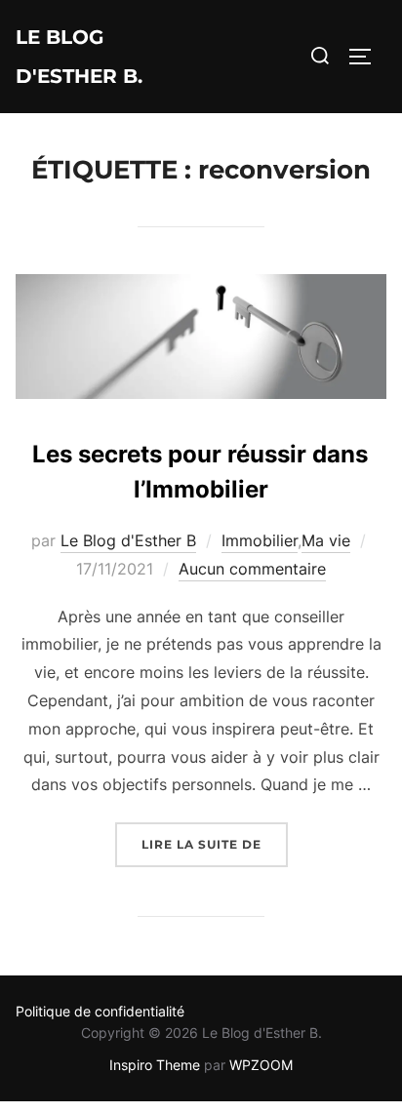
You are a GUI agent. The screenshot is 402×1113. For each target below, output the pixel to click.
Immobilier (259, 540)
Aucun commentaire (252, 568)
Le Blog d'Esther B (128, 540)
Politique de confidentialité (100, 1011)
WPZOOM (261, 1064)
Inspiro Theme (154, 1064)
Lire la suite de (214, 844)
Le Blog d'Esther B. (79, 56)
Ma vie (326, 540)
